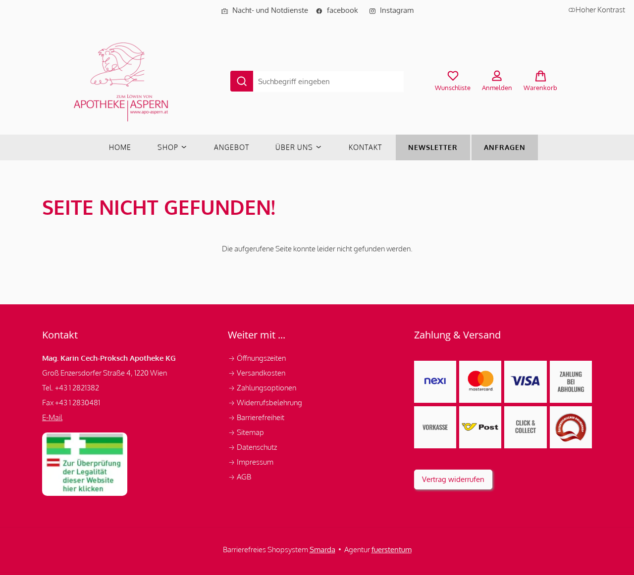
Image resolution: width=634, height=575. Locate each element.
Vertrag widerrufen (453, 479)
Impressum (251, 462)
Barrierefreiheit (256, 417)
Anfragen (505, 147)
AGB (239, 476)
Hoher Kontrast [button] (600, 9)
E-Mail (52, 417)
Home (120, 147)
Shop (169, 147)
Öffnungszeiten (257, 358)
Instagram (391, 10)
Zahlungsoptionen (263, 387)
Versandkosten (257, 373)
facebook (340, 10)
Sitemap (246, 432)
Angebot (231, 147)
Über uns (295, 147)
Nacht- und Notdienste (264, 10)
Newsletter (433, 147)
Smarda (322, 549)
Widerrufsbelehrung (266, 402)
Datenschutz (253, 447)
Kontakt (365, 147)
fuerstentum (391, 549)
